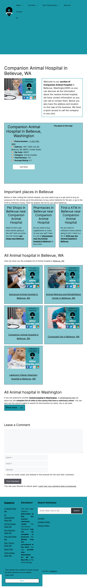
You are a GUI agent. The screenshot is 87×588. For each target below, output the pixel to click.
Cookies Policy (44, 522)
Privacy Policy (43, 526)
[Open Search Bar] (17, 18)
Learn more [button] (9, 575)
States (18, 5)
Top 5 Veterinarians (49, 5)
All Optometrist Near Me (9, 517)
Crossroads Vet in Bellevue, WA (63, 336)
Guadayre (9, 502)
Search (77, 511)
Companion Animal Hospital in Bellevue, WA (23, 336)
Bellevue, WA (58, 261)
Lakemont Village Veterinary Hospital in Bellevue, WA (23, 377)
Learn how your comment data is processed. (57, 486)
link (30, 562)
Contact (19, 12)
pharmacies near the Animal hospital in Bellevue (43, 238)
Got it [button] (22, 581)
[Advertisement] (43, 39)
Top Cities (31, 5)
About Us (67, 5)
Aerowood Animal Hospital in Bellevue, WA (23, 296)
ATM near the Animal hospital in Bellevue (69, 238)
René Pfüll (8, 549)
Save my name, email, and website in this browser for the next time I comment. (40, 475)
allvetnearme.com (67, 398)
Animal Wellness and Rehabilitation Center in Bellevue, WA (63, 296)
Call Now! (24, 167)
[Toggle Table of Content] (20, 407)
